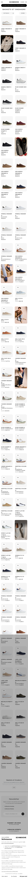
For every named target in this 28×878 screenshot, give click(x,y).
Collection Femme (9, 808)
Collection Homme (9, 806)
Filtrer (23, 13)
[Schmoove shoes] (14, 2)
